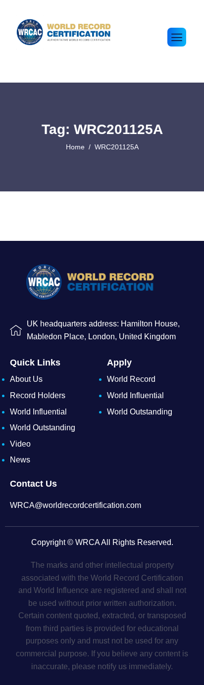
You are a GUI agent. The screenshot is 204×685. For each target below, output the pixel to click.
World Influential (38, 412)
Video (20, 444)
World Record (131, 379)
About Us (26, 379)
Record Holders (37, 395)
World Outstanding (42, 427)
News (20, 460)
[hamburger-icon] (176, 37)
